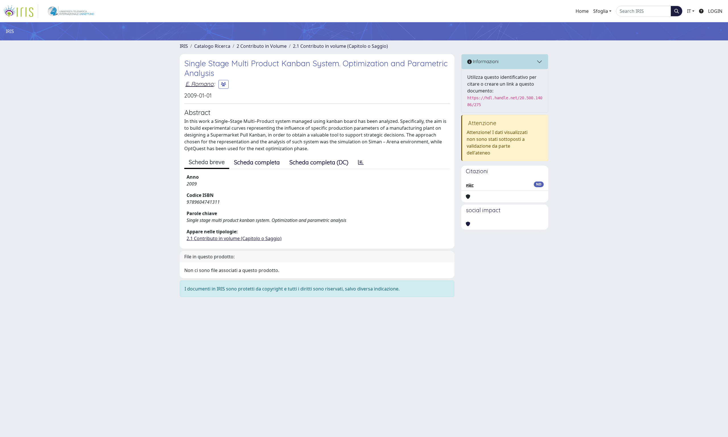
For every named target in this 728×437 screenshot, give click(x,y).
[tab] (361, 162)
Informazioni (485, 61)
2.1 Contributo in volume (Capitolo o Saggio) (340, 46)
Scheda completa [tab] (257, 162)
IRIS (184, 46)
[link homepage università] (71, 11)
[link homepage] (20, 11)
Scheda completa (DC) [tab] (318, 162)
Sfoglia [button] (600, 11)
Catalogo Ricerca (212, 46)
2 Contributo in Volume (262, 46)
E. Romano (199, 83)
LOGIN (715, 11)
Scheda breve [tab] (207, 162)
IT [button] (689, 11)
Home (582, 11)
